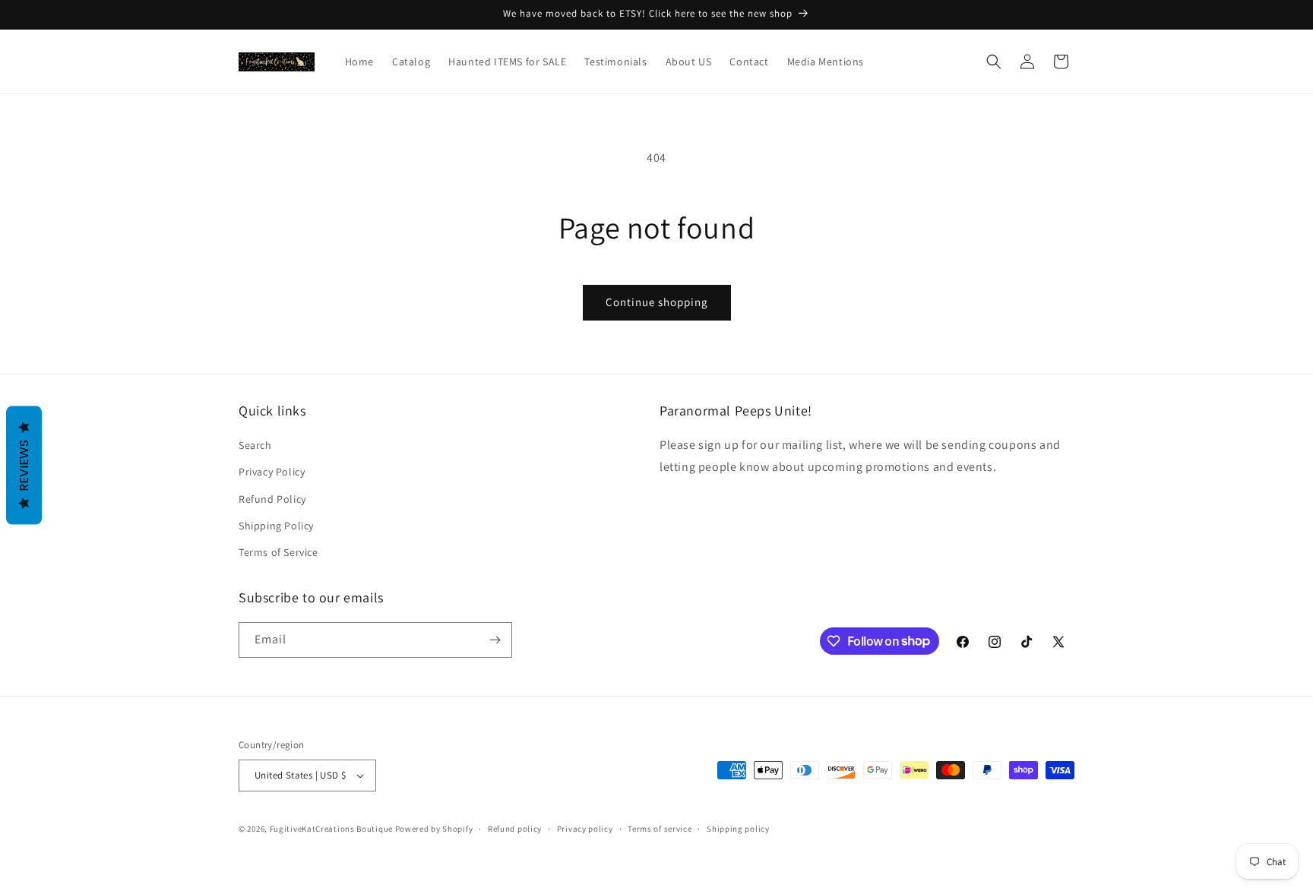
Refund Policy (272, 499)
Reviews (24, 465)
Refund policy (515, 828)
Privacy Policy (272, 472)
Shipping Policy (276, 525)
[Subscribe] (494, 640)
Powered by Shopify (434, 828)
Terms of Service (278, 552)
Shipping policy (738, 828)
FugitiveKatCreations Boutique (331, 828)
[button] (994, 61)
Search (255, 445)
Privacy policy (585, 828)
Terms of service (659, 828)
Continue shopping (657, 302)
